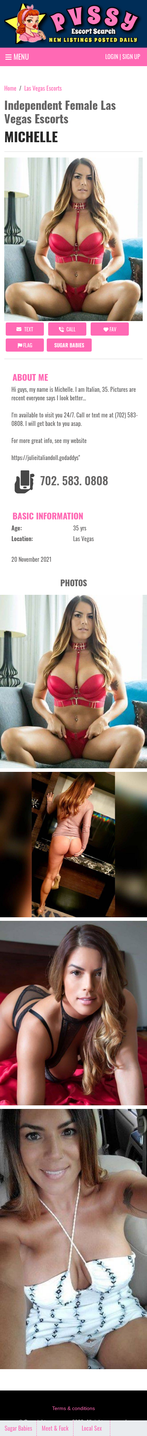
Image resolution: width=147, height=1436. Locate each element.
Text (28, 329)
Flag (27, 345)
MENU (20, 56)
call (70, 329)
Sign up (131, 56)
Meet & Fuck (55, 1428)
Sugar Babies (69, 345)
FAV (112, 329)
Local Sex (92, 1428)
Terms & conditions (73, 1408)
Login (111, 56)
